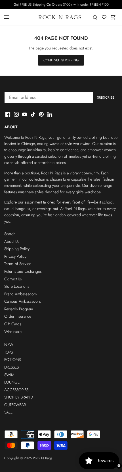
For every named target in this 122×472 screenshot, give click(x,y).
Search (9, 234)
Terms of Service (17, 264)
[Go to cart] (113, 17)
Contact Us (13, 279)
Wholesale (13, 331)
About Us (11, 241)
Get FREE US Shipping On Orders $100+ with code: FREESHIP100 (61, 4)
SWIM (9, 375)
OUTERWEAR (15, 405)
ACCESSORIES (16, 390)
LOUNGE (12, 382)
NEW (8, 344)
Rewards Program (18, 309)
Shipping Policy (17, 249)
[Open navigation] (6, 17)
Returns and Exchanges (23, 271)
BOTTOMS (12, 359)
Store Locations (16, 286)
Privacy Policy (15, 256)
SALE (8, 412)
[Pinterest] (41, 114)
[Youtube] (24, 114)
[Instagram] (16, 114)
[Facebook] (7, 114)
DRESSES (11, 367)
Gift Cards (12, 324)
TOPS (8, 352)
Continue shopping (61, 60)
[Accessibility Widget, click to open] (119, 466)
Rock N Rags (42, 458)
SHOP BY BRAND (18, 397)
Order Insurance (17, 316)
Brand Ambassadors (20, 294)
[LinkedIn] (49, 114)
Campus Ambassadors (22, 301)
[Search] (95, 17)
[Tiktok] (33, 114)
